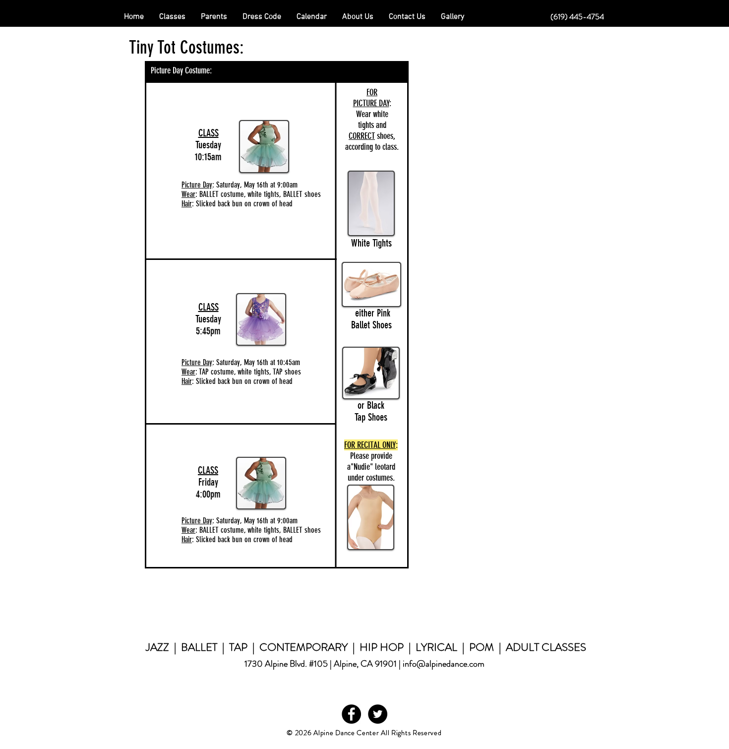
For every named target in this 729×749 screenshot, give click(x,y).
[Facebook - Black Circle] (351, 714)
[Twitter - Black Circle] (377, 714)
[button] (214, 16)
